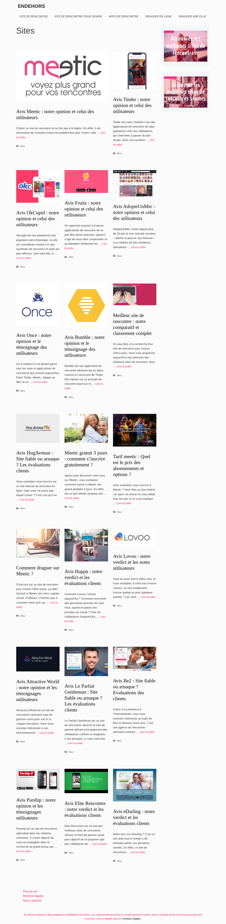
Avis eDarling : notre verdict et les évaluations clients (134, 817)
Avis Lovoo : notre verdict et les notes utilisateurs (131, 562)
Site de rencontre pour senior (78, 16)
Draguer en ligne (158, 16)
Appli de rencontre (124, 16)
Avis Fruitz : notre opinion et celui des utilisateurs (84, 208)
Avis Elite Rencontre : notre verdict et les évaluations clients (85, 809)
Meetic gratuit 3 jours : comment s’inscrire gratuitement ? (86, 458)
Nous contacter (32, 900)
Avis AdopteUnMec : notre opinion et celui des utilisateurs (134, 212)
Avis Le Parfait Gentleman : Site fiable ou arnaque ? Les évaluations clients (83, 698)
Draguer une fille (192, 16)
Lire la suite (23, 258)
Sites (22, 146)
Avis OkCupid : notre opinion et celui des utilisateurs (37, 218)
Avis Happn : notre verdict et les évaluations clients (83, 577)
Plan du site (30, 891)
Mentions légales (33, 896)
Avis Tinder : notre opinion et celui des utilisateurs (132, 105)
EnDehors (31, 6)
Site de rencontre (34, 16)
